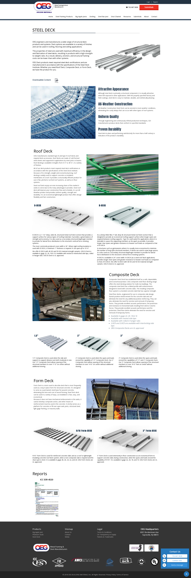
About (146, 16)
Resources (127, 16)
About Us (68, 532)
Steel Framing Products (64, 16)
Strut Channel (116, 16)
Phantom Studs (38, 534)
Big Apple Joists (81, 16)
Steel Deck (36, 537)
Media (67, 537)
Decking (92, 16)
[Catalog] (56, 80)
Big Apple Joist (37, 532)
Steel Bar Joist (103, 16)
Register (155, 2)
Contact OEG (177, 560)
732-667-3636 (177, 556)
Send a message (177, 565)
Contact (154, 16)
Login (148, 2)
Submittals (149, 7)
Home (50, 16)
